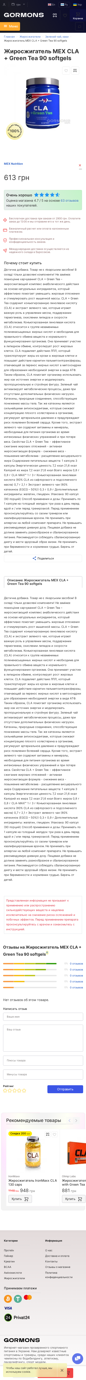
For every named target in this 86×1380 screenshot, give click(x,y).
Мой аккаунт (4, 4)
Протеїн (9, 1250)
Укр (79, 4)
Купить (17, 1199)
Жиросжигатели (14, 1278)
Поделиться (45, 558)
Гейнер (8, 1256)
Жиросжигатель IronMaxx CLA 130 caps (32, 1182)
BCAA (7, 1267)
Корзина (78, 18)
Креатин (9, 1261)
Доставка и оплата (57, 1256)
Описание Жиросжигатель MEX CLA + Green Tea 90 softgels (38, 582)
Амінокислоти (13, 1272)
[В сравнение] (75, 71)
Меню (13, 26)
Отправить (65, 1089)
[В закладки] (66, 71)
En (53, 4)
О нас (48, 1250)
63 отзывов (70, 200)
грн (18, 4)
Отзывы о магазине (57, 1267)
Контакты (51, 1261)
